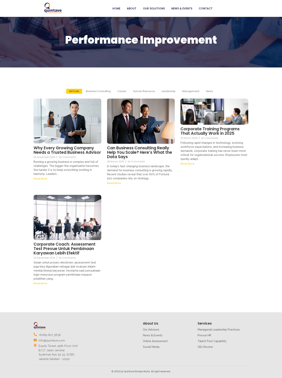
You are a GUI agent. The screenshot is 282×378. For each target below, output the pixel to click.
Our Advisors (151, 329)
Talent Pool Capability (212, 341)
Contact (206, 8)
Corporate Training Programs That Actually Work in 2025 (210, 131)
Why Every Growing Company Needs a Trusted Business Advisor (67, 150)
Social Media (151, 346)
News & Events (181, 8)
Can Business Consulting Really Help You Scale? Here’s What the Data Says (139, 152)
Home (116, 8)
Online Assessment (155, 341)
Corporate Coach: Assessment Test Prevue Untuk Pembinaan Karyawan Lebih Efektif (65, 248)
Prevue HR (204, 335)
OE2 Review (205, 346)
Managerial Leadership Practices (219, 329)
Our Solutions (154, 8)
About (131, 8)
